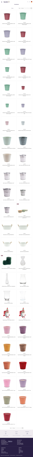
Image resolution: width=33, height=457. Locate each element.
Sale (19, 452)
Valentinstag (21, 451)
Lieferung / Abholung (4, 452)
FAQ (2, 450)
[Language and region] (31, 1)
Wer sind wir (19, 441)
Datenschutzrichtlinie (12, 455)
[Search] (28, 1)
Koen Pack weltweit (20, 444)
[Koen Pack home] (6, 2)
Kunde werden (3, 451)
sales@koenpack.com (4, 444)
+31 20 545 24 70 (3, 443)
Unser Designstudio (20, 443)
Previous (22, 8)
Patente (17, 455)
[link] (5, 433)
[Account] (29, 1)
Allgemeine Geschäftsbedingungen (5, 455)
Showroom (19, 442)
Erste (19, 8)
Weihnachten (21, 450)
